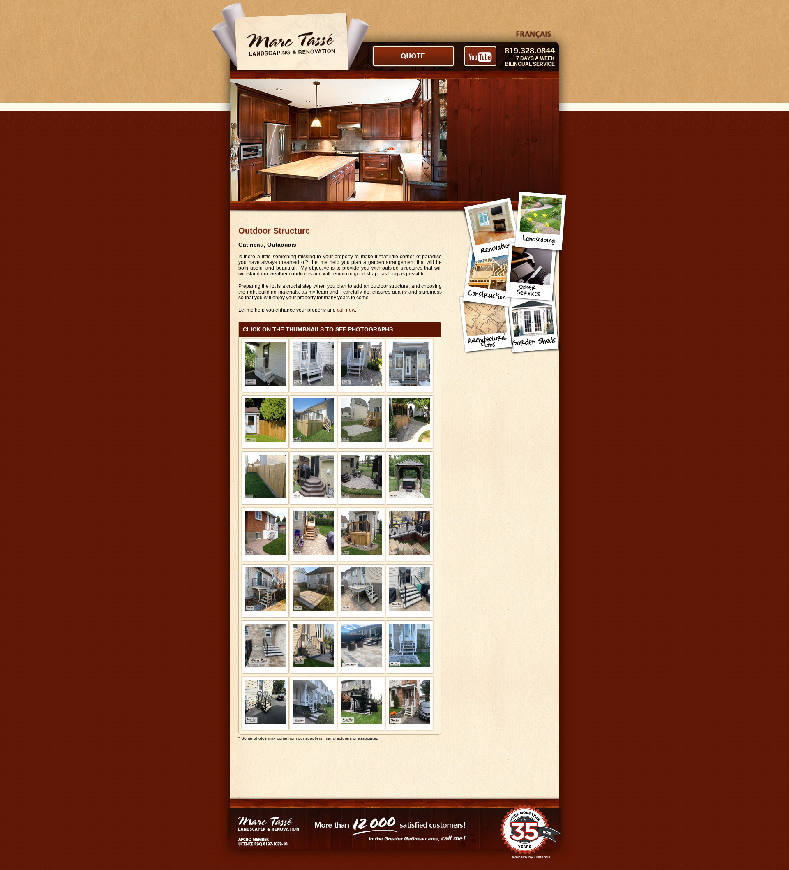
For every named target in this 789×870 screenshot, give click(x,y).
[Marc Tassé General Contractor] (265, 366)
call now (346, 310)
